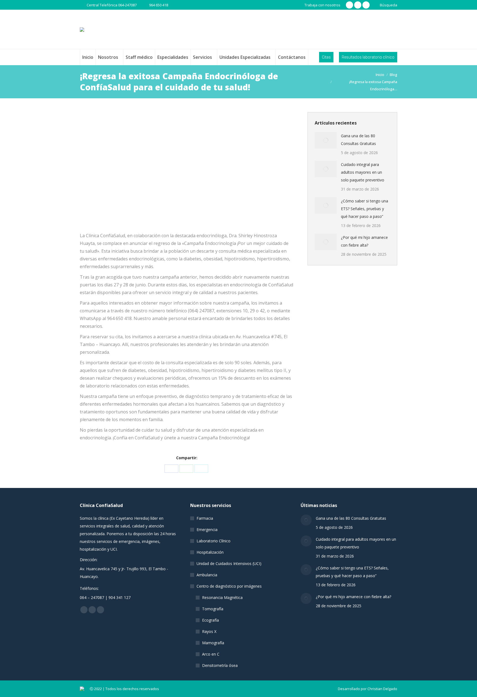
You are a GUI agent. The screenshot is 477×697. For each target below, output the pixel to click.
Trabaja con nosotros (322, 4)
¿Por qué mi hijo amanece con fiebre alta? (364, 241)
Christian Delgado (382, 688)
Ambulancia (207, 574)
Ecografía (210, 620)
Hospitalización (210, 552)
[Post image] (326, 140)
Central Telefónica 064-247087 (112, 4)
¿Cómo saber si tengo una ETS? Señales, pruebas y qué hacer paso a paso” (364, 208)
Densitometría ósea (220, 665)
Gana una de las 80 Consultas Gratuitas (358, 139)
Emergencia (207, 529)
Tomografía (212, 608)
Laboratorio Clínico (213, 540)
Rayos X (209, 631)
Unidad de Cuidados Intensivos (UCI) (229, 563)
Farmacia (205, 518)
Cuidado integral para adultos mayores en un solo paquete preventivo (362, 172)
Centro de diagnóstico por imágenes (229, 586)
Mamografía (213, 642)
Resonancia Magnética (222, 597)
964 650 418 (158, 4)
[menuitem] (88, 57)
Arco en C (210, 654)
